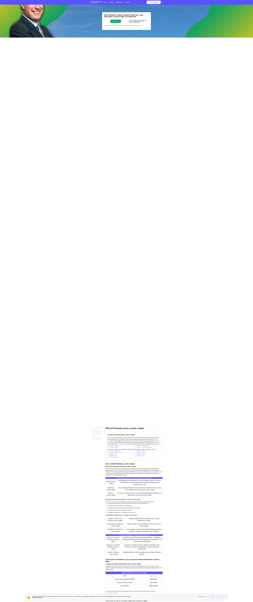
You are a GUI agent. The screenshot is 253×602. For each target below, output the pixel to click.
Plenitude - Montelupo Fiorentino (144, 447)
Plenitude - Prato (113, 455)
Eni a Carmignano (121, 444)
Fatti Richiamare (155, 2)
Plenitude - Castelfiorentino (143, 445)
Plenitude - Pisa (113, 454)
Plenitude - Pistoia (141, 452)
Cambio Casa (119, 2)
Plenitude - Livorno (141, 454)
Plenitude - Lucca (141, 455)
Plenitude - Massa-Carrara (115, 452)
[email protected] (153, 575)
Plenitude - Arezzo (141, 451)
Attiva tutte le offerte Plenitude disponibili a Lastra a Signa (97, 439)
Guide (104, 2)
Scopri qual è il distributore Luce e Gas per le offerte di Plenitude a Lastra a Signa (97, 433)
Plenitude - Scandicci (114, 445)
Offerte (111, 2)
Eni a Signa (157, 442)
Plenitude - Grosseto (114, 451)
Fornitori (128, 2)
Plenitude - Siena (113, 457)
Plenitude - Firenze (113, 447)
